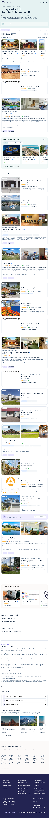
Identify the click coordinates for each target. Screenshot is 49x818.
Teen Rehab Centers (38, 787)
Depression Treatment (38, 784)
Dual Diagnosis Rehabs (38, 788)
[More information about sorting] (47, 37)
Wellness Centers (21, 790)
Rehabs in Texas (6, 787)
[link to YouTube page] (39, 807)
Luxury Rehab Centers (22, 782)
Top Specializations (38, 780)
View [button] (4, 131)
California (11, 142)
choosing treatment (20, 654)
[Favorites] (43, 2)
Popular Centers (22, 780)
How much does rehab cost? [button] (8, 621)
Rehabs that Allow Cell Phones (24, 793)
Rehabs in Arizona (6, 788)
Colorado (23, 728)
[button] (46, 2)
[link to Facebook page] (47, 807)
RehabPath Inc (25, 812)
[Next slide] (44, 51)
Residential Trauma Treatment (40, 790)
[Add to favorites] (18, 66)
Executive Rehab (37, 785)
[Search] (40, 2)
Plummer (10, 173)
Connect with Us (37, 805)
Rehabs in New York (7, 785)
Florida (16, 142)
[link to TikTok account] (41, 807)
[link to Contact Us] (33, 807)
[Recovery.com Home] (7, 2)
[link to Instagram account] (44, 807)
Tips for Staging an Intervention (9, 802)
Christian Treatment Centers (39, 793)
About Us (35, 801)
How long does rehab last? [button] (7, 625)
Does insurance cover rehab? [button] (8, 618)
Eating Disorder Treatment (39, 782)
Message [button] (12, 131)
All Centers (3, 6)
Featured (6, 142)
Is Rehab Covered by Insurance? (9, 801)
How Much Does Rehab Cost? (9, 804)
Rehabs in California (7, 784)
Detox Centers (21, 784)
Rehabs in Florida (6, 782)
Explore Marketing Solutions (38, 799)
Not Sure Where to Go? (8, 780)
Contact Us (35, 802)
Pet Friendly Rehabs (22, 791)
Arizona (4, 728)
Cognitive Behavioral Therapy (24, 785)
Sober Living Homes (22, 787)
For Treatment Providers (38, 796)
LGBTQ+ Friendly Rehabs (23, 788)
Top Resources (6, 796)
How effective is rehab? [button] (7, 628)
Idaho (14, 6)
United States (9, 6)
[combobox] (9, 37)
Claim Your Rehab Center (38, 798)
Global (21, 142)
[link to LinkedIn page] (36, 807)
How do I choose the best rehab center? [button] (11, 631)
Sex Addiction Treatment (39, 791)
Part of (8, 114)
